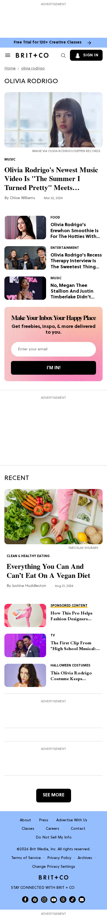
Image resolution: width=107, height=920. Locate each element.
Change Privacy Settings (53, 867)
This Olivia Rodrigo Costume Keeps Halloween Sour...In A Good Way (72, 676)
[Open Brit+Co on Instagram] (44, 899)
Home (10, 68)
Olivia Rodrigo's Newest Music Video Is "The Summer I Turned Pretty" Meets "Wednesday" (51, 178)
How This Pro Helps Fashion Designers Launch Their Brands (71, 616)
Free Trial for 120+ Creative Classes (47, 42)
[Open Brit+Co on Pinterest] (34, 899)
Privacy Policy (59, 858)
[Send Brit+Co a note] (81, 899)
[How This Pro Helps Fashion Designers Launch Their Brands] (25, 615)
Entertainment (64, 248)
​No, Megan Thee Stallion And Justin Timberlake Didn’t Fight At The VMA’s (72, 291)
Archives (85, 858)
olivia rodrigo (33, 68)
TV (52, 635)
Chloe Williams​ (22, 198)
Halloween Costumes (70, 666)
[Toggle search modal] (62, 55)
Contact (78, 829)
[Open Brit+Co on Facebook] (25, 899)
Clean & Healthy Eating (28, 556)
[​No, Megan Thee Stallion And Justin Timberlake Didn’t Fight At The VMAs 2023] (25, 288)
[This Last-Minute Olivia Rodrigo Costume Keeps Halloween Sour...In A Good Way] (25, 675)
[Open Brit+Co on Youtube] (53, 899)
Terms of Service (26, 858)
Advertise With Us (71, 820)
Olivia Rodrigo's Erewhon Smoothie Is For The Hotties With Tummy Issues (74, 231)
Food (55, 218)
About (25, 820)
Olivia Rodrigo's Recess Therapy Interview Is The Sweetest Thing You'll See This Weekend (76, 261)
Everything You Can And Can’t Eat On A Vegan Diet (48, 571)
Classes (28, 829)
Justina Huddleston (29, 586)
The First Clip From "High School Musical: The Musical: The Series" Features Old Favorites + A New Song (75, 646)
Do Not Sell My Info (54, 837)
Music (9, 160)
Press (43, 820)
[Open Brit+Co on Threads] (63, 899)
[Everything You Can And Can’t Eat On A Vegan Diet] (53, 516)
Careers (52, 829)
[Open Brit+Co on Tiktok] (72, 899)
